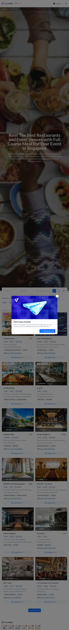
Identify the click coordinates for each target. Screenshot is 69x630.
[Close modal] (57, 296)
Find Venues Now (48, 331)
